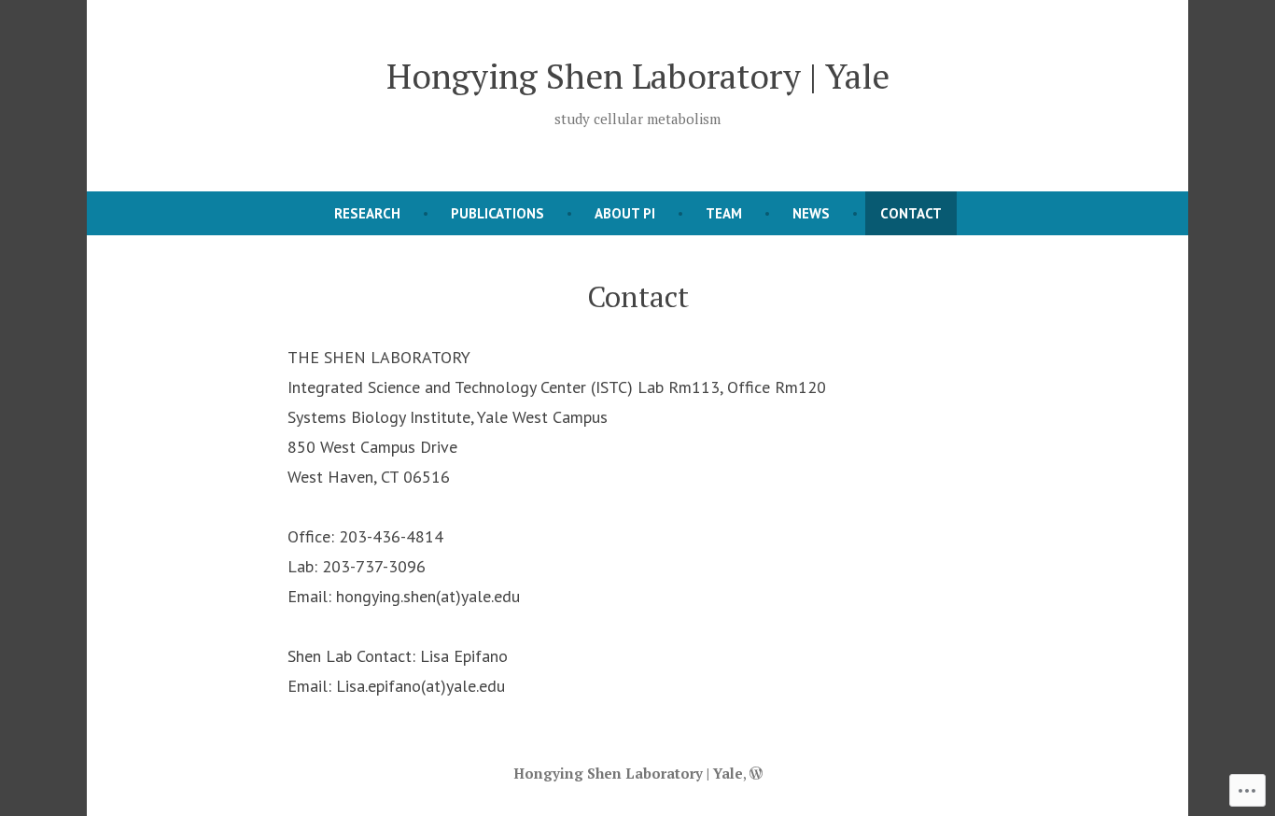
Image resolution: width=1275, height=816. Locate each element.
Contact (911, 213)
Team (724, 213)
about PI (625, 213)
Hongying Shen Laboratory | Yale (638, 75)
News (811, 213)
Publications (497, 213)
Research (367, 213)
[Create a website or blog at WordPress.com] (756, 773)
